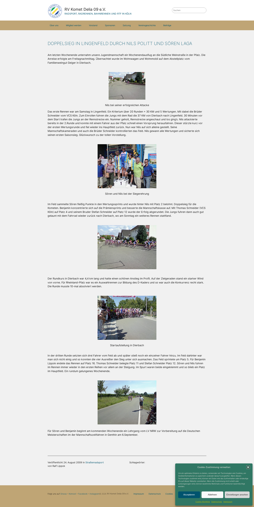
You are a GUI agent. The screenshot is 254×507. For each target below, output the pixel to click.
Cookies (169, 494)
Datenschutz (216, 502)
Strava (63, 494)
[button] (248, 467)
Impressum (227, 502)
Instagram (94, 494)
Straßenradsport (94, 462)
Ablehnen (212, 494)
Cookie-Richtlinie (202, 502)
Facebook (82, 494)
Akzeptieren (189, 494)
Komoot (72, 494)
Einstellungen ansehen (237, 494)
